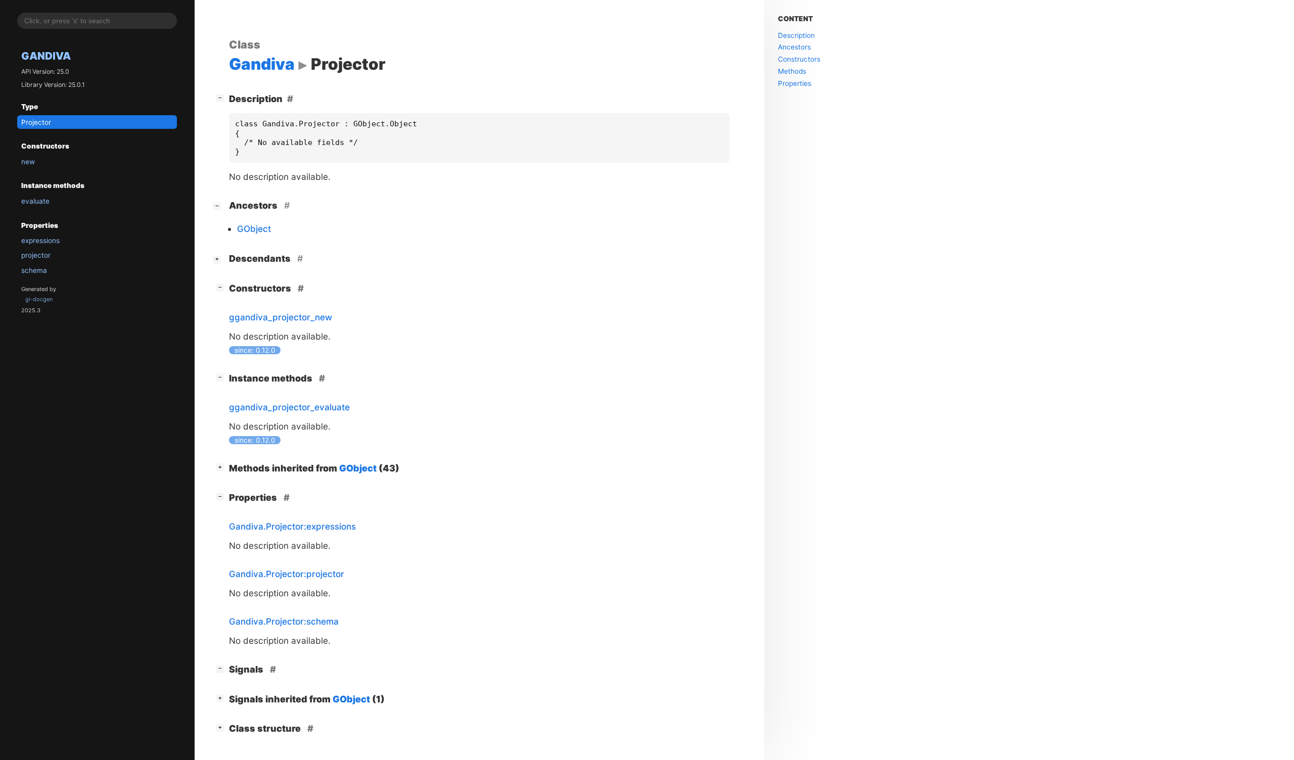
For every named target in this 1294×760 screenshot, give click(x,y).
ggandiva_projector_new (280, 317)
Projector (36, 122)
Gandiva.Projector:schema (284, 621)
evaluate (35, 201)
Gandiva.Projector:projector (286, 573)
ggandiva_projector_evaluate (289, 407)
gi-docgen (39, 299)
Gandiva (46, 56)
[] (221, 97)
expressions (40, 240)
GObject (254, 228)
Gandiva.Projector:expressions (292, 526)
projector (36, 256)
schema (34, 270)
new (28, 162)
